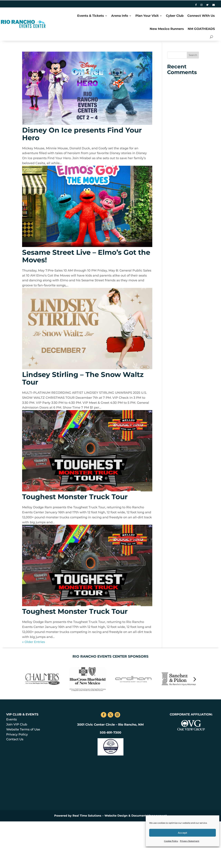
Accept (182, 832)
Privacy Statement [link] (189, 841)
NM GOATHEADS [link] (201, 29)
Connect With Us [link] (201, 16)
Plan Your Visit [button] (147, 16)
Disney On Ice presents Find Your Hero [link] (82, 134)
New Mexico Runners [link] (167, 29)
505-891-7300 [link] (110, 732)
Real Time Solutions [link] (87, 815)
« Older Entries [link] (33, 642)
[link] (196, 5)
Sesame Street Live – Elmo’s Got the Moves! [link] (86, 256)
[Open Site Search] (211, 36)
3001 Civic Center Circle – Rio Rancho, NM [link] (110, 724)
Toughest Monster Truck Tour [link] (75, 496)
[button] (193, 55)
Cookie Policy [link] (171, 841)
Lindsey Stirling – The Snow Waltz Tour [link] (83, 378)
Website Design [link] (116, 815)
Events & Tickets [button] (90, 16)
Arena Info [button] (119, 16)
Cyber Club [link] (175, 16)
